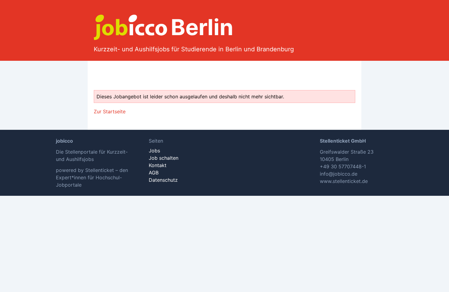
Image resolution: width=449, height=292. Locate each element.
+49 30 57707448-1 (343, 166)
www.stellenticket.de (344, 181)
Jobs (154, 151)
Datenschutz (163, 180)
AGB (154, 173)
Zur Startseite (110, 111)
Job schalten (163, 158)
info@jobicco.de (338, 174)
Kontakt (157, 165)
